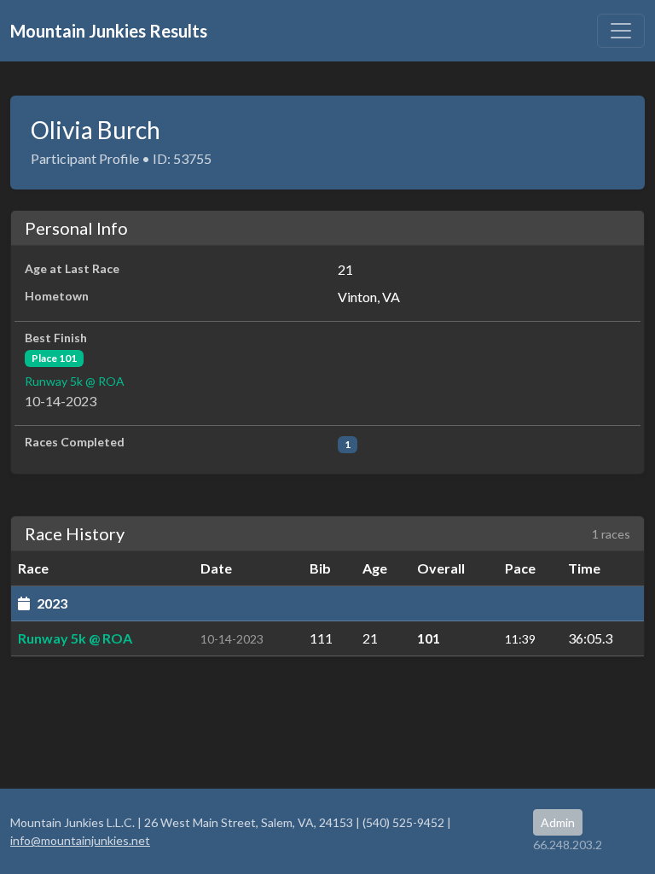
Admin (558, 822)
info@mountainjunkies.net (80, 840)
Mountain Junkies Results (108, 30)
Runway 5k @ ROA (75, 381)
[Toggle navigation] (621, 31)
